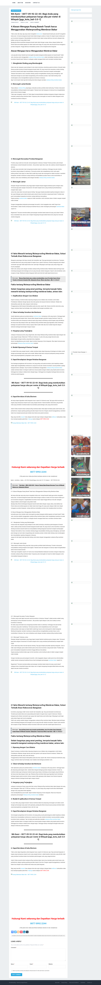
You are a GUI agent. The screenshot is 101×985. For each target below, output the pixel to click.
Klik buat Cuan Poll (76, 10)
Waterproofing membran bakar (25, 343)
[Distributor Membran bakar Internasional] (80, 50)
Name (13, 964)
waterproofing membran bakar (36, 57)
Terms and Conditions (74, 982)
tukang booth (14, 22)
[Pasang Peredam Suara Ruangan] (80, 362)
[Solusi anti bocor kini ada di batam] (80, 279)
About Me (20, 2)
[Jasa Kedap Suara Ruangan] (80, 549)
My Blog (14, 982)
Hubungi (30, 419)
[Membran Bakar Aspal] (80, 71)
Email (31, 964)
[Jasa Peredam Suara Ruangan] (80, 591)
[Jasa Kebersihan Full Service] (80, 528)
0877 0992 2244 (38, 472)
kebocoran (39, 34)
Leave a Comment (34, 22)
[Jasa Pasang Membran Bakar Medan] (80, 113)
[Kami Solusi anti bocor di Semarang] (80, 300)
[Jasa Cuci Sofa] (80, 445)
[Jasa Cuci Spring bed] (80, 487)
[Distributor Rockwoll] (80, 383)
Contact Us (36, 2)
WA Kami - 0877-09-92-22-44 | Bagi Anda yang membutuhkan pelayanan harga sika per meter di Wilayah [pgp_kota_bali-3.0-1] (38, 935)
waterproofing (21, 88)
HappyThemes (24, 982)
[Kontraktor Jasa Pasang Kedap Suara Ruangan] (80, 632)
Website (51, 964)
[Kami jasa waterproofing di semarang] (80, 258)
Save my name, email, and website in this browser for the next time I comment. (31, 970)
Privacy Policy (64, 982)
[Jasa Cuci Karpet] (80, 466)
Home (13, 2)
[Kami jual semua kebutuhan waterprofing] (80, 341)
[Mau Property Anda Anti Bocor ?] (80, 321)
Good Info (28, 2)
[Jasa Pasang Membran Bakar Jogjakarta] (80, 237)
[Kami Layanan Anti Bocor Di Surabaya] (80, 217)
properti (23, 417)
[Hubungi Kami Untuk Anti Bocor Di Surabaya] (80, 133)
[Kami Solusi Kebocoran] (80, 175)
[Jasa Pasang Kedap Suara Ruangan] (80, 570)
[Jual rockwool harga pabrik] (80, 424)
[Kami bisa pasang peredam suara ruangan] (80, 404)
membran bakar (23, 198)
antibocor (54, 417)
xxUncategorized (16, 10)
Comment (14, 947)
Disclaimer (83, 982)
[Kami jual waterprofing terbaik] (80, 30)
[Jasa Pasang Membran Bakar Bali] (80, 92)
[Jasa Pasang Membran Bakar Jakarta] (80, 154)
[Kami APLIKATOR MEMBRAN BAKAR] (80, 196)
